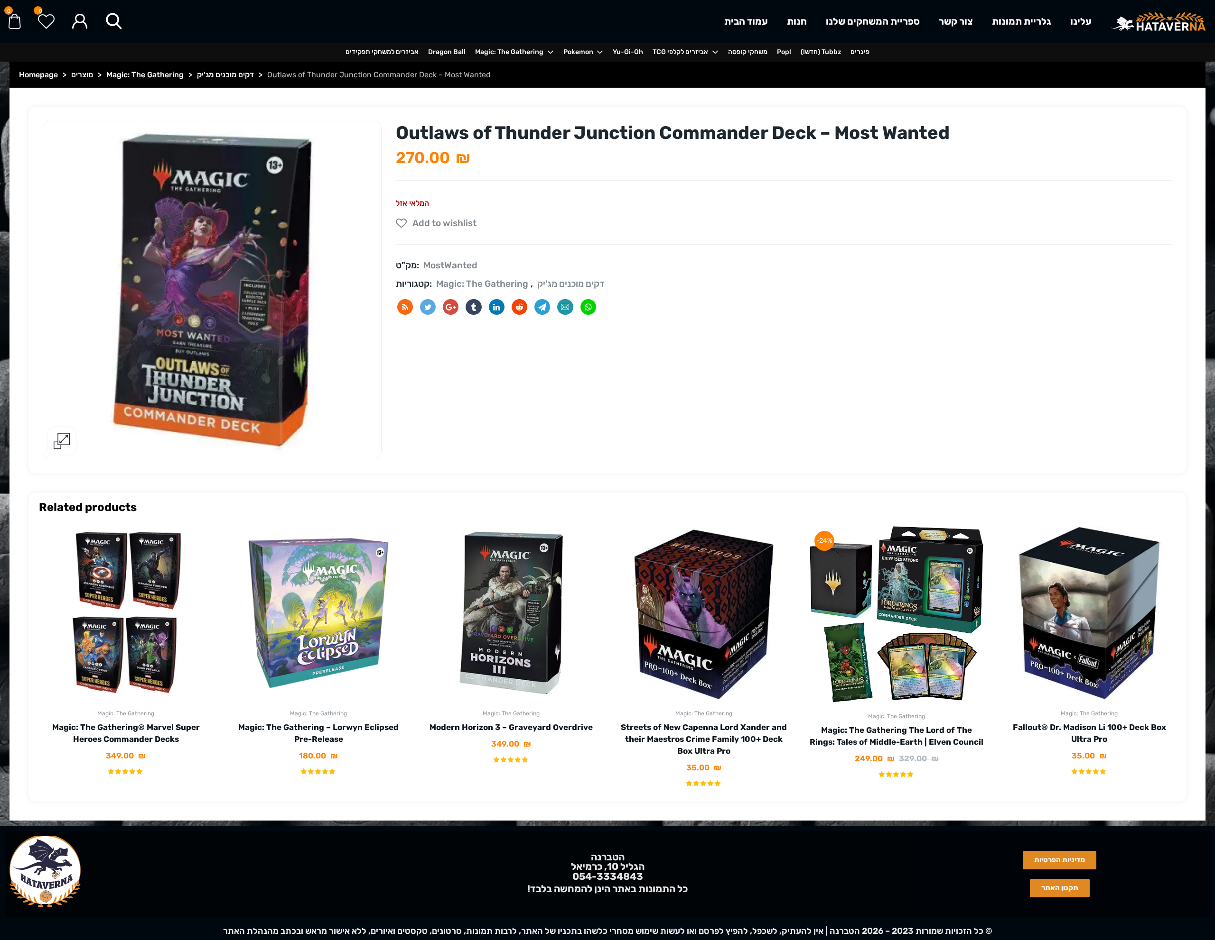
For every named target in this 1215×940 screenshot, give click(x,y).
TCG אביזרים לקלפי (680, 52)
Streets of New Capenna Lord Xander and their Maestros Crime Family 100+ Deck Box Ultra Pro (704, 739)
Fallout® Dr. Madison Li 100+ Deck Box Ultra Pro (1089, 733)
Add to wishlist (444, 223)
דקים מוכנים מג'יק (225, 74)
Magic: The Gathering (509, 52)
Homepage (38, 74)
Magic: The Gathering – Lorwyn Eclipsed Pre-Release (318, 733)
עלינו (1081, 21)
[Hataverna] (1158, 21)
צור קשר (956, 21)
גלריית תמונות (1021, 21)
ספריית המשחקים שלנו (873, 21)
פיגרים (859, 52)
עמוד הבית (746, 21)
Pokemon (578, 52)
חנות (797, 21)
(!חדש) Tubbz (821, 52)
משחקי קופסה (747, 52)
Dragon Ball (447, 52)
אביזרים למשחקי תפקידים (382, 52)
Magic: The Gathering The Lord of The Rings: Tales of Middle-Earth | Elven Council (896, 736)
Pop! (784, 52)
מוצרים (82, 74)
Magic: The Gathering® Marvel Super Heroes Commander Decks (126, 733)
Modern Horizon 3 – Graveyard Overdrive (511, 727)
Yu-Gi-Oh (628, 52)
